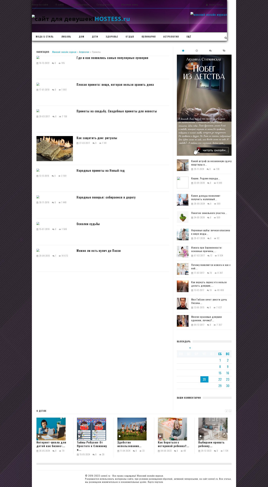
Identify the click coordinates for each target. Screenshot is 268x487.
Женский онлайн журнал (64, 51)
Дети (95, 36)
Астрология (171, 36)
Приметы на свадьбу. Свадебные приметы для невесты (117, 111)
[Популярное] (183, 50)
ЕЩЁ (189, 36)
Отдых (130, 36)
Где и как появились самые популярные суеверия (112, 58)
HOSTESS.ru (111, 19)
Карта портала (155, 481)
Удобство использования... (129, 444)
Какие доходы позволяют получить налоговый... (206, 197)
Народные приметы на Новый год (101, 171)
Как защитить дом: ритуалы (97, 138)
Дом (81, 36)
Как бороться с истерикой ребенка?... (173, 444)
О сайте (60, 4)
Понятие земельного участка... (209, 213)
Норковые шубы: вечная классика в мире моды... (210, 232)
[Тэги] (224, 50)
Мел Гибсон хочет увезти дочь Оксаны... (209, 301)
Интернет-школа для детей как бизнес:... (51, 444)
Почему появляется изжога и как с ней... (211, 266)
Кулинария (149, 36)
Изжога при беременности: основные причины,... (206, 249)
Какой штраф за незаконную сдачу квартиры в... (211, 162)
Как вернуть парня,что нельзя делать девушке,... (209, 283)
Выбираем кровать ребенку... (211, 444)
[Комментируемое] (210, 50)
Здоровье (112, 36)
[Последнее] (197, 50)
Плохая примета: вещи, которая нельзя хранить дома (115, 85)
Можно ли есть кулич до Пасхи (99, 251)
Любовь (66, 36)
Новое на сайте (40, 4)
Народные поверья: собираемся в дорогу (106, 197)
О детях (41, 410)
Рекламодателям (80, 4)
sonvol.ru (105, 475)
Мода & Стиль (45, 36)
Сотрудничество (105, 4)
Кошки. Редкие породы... (205, 178)
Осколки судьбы (88, 224)
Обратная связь (129, 4)
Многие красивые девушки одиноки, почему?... (206, 318)
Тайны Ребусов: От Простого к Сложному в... (92, 445)
